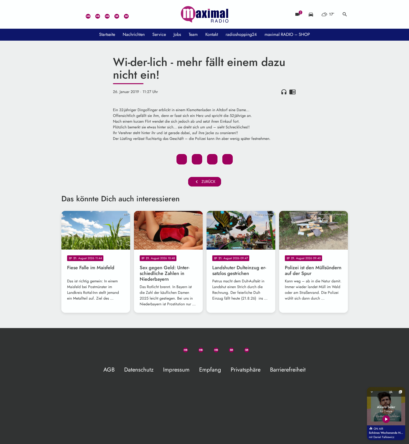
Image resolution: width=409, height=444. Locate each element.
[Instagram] (104, 14)
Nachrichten (134, 34)
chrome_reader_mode (292, 91)
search (345, 14)
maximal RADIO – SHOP (287, 34)
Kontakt (211, 34)
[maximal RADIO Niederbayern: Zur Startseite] (204, 14)
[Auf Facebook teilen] (181, 159)
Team (193, 34)
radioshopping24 (241, 34)
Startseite (107, 34)
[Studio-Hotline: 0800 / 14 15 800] (75, 14)
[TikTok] (133, 14)
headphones (284, 91)
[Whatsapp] (85, 14)
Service (159, 34)
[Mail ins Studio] (66, 14)
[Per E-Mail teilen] (227, 159)
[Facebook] (95, 14)
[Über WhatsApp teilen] (212, 159)
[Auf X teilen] (197, 159)
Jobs (177, 34)
